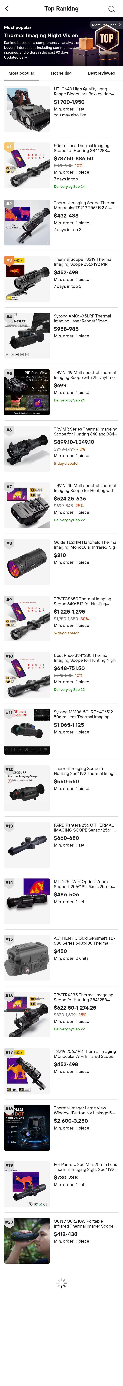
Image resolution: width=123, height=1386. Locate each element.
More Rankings (104, 25)
